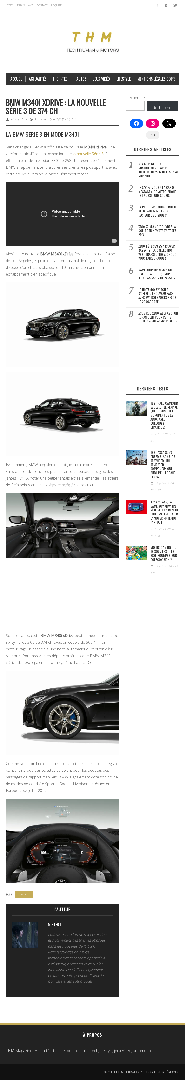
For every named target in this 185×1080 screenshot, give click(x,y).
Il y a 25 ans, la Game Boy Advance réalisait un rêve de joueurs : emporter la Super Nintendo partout (164, 512)
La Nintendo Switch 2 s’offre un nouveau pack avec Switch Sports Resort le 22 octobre (158, 295)
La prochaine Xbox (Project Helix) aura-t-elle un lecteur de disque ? (158, 211)
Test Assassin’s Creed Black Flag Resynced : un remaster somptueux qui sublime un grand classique (163, 464)
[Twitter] (174, 5)
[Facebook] (157, 5)
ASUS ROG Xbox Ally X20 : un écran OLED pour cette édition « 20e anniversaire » (158, 317)
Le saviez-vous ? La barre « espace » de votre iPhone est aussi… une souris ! (157, 191)
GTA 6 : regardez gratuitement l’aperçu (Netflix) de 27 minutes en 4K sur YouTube (158, 169)
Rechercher (136, 97)
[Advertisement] (62, 596)
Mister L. (17, 119)
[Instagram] (165, 5)
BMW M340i (24, 894)
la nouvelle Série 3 (88, 153)
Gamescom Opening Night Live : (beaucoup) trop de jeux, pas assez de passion (156, 273)
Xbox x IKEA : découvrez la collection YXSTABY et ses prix (157, 230)
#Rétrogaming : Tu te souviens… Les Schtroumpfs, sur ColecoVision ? (163, 553)
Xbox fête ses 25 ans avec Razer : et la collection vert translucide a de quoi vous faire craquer (157, 252)
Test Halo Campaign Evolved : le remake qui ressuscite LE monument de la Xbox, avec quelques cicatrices (164, 415)
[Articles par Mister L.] (25, 936)
